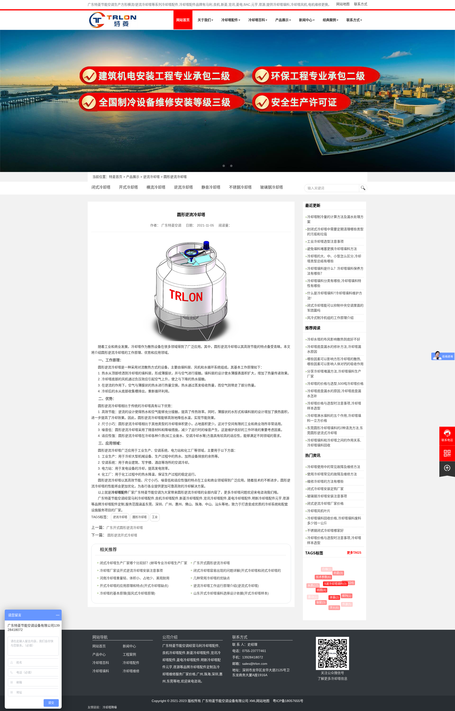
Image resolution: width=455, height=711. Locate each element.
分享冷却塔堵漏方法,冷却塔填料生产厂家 (334, 373)
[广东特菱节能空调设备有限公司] (113, 25)
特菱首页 (115, 177)
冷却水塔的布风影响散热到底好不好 (333, 339)
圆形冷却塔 (139, 517)
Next (4, 101)
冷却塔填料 (100, 671)
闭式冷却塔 (100, 187)
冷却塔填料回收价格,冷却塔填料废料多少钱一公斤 (334, 520)
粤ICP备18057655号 (288, 701)
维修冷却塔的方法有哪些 (325, 481)
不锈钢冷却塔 (240, 187)
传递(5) (345, 604)
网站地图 (343, 4)
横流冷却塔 (155, 187)
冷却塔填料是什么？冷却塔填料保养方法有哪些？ (335, 271)
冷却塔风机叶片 (318, 511)
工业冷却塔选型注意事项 (325, 241)
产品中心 (99, 654)
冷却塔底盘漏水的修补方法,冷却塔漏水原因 (334, 349)
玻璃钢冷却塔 (271, 187)
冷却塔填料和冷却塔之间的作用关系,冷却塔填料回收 (334, 442)
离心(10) (351, 580)
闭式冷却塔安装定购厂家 (325, 489)
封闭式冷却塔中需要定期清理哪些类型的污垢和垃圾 (335, 231)
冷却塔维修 (131, 671)
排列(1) (341, 596)
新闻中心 (305, 20)
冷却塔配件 (229, 20)
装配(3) (318, 602)
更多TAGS (354, 552)
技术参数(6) (319, 577)
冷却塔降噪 (110, 707)
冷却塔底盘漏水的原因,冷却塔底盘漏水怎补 (334, 393)
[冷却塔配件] (227, 101)
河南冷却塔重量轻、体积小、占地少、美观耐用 (134, 578)
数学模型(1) (352, 594)
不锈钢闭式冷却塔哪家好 (325, 530)
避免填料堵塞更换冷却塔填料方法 (332, 249)
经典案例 (329, 20)
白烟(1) (325, 569)
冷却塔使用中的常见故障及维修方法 (333, 467)
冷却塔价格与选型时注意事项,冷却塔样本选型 (334, 405)
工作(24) (344, 582)
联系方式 (360, 4)
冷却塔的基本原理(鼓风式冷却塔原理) (127, 593)
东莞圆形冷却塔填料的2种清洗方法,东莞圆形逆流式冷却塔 (335, 430)
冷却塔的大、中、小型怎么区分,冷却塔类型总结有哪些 (334, 258)
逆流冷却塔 (151, 177)
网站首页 (183, 20)
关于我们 (204, 20)
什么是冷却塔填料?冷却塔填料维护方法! (334, 295)
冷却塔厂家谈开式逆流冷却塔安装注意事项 (131, 570)
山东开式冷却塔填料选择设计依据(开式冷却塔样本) (231, 593)
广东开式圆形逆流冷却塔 (124, 528)
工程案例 (129, 654)
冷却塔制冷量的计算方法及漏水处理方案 (335, 219)
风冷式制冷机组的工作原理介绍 (330, 318)
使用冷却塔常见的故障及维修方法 (332, 474)
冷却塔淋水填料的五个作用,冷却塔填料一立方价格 (334, 418)
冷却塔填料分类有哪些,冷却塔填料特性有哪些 (334, 283)
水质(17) (311, 585)
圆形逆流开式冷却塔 (122, 535)
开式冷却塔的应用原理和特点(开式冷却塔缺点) (134, 586)
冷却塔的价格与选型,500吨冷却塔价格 (335, 383)
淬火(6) (331, 607)
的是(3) (334, 573)
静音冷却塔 (210, 187)
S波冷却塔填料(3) (329, 583)
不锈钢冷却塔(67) (341, 570)
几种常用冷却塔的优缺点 (211, 578)
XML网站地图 (259, 701)
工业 (155, 517)
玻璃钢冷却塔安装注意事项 (327, 496)
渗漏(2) (328, 597)
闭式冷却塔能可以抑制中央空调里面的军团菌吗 (335, 307)
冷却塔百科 (256, 20)
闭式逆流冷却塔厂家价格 (325, 503)
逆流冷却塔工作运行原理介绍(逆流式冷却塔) (226, 586)
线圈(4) (316, 590)
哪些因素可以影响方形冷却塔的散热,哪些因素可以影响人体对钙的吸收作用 (335, 361)
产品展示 (282, 20)
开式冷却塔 (128, 187)
